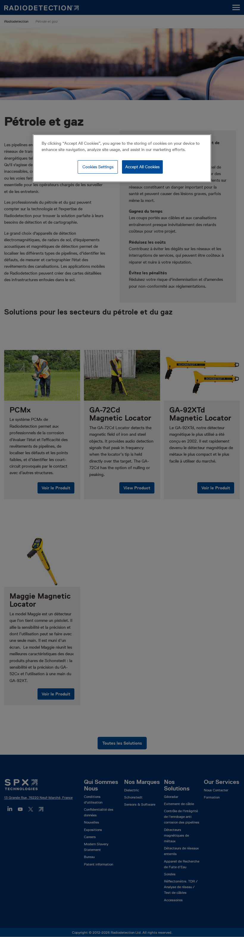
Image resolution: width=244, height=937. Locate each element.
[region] (122, 158)
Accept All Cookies (142, 166)
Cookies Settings (97, 166)
